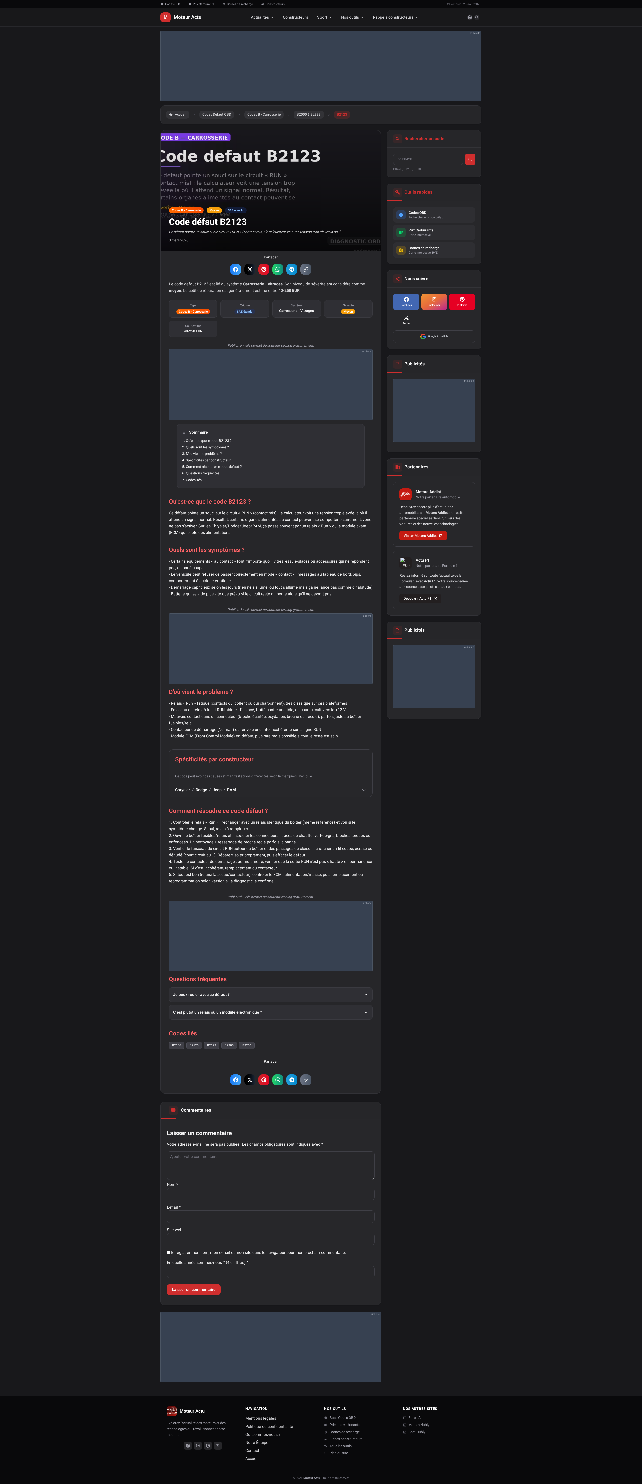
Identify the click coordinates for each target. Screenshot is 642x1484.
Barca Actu (417, 1417)
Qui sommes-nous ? (263, 1435)
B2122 (211, 1045)
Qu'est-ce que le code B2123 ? (209, 440)
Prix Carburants (203, 4)
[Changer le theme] (469, 17)
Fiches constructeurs (346, 1439)
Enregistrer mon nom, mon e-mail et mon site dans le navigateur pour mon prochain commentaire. (258, 1253)
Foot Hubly (416, 1432)
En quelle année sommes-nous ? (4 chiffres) (207, 1263)
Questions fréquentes (202, 473)
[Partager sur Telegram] (291, 269)
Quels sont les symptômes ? (207, 447)
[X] (218, 1446)
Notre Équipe (256, 1443)
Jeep (217, 790)
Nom (172, 1185)
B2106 (176, 1045)
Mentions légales (260, 1418)
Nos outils (350, 17)
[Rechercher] (476, 17)
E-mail (174, 1207)
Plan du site (339, 1453)
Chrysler (182, 790)
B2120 (194, 1045)
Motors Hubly (418, 1425)
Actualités (260, 17)
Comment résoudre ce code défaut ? (214, 466)
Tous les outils (341, 1446)
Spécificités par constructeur (208, 460)
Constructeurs (275, 4)
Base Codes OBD (343, 1417)
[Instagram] (198, 1446)
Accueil (251, 1459)
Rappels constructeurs (393, 17)
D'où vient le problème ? (204, 453)
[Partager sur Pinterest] (263, 269)
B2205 (229, 1045)
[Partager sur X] (249, 269)
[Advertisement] (311, 66)
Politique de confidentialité (269, 1426)
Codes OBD (172, 4)
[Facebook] (188, 1446)
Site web (174, 1230)
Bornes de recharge (240, 4)
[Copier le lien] (305, 269)
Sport (322, 17)
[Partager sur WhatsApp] (277, 269)
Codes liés (194, 480)
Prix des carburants (345, 1425)
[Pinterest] (208, 1446)
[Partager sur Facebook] (235, 269)
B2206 (246, 1045)
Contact (252, 1451)
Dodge (201, 790)
